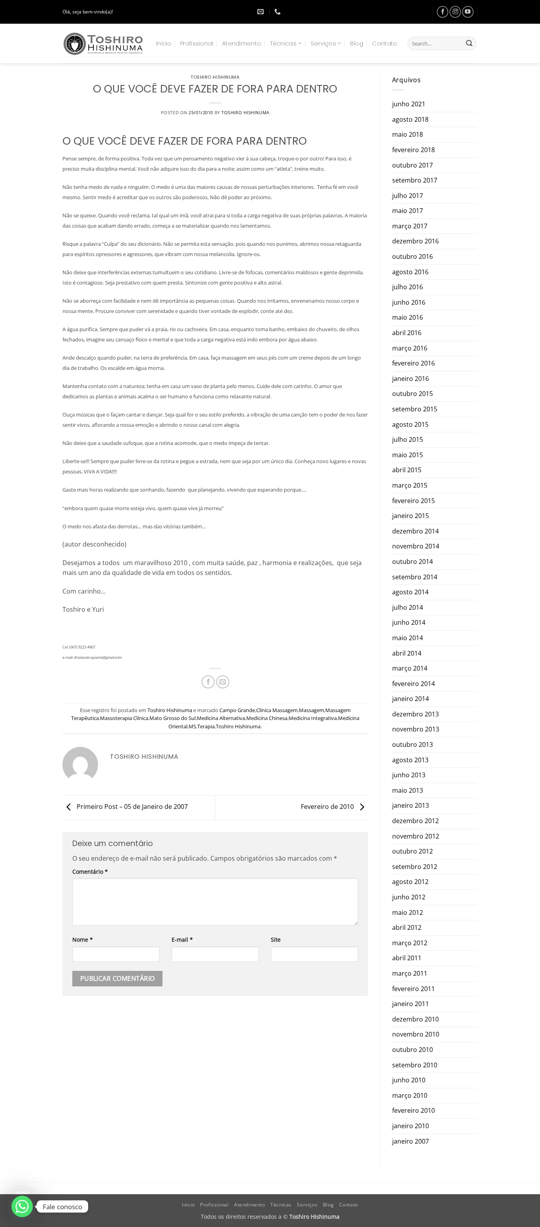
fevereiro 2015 (413, 500)
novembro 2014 (415, 546)
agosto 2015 (410, 424)
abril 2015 (406, 470)
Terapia (206, 726)
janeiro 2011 (410, 1003)
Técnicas (283, 43)
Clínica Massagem (277, 710)
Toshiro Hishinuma (215, 77)
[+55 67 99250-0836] (278, 11)
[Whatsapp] (22, 1206)
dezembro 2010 (415, 1019)
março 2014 (409, 668)
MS (192, 726)
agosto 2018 (410, 119)
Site (276, 939)
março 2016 (409, 348)
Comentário (90, 871)
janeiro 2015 (410, 515)
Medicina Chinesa (266, 718)
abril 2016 (406, 332)
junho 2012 (408, 897)
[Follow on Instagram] (455, 11)
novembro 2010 (415, 1034)
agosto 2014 (410, 592)
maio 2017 (407, 210)
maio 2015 (407, 454)
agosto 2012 (410, 881)
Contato (384, 43)
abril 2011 (406, 958)
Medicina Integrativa (313, 718)
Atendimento (241, 43)
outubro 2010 (412, 1049)
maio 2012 (407, 912)
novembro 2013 (415, 729)
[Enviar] (469, 43)
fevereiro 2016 (413, 363)
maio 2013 (407, 790)
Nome (82, 939)
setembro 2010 (414, 1065)
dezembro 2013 (415, 714)
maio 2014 (407, 637)
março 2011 (409, 973)
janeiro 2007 (410, 1141)
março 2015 (409, 485)
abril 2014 (406, 653)
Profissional (196, 43)
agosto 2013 (410, 760)
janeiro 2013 (410, 805)
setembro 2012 (414, 866)
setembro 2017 (414, 180)
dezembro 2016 (415, 241)
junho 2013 (408, 775)
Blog (356, 43)
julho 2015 (407, 439)
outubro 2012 (412, 851)
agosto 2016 (410, 272)
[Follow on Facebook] (442, 11)
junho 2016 (408, 302)
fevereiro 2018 (413, 149)
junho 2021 (408, 104)
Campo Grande (237, 710)
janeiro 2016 (410, 378)
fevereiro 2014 (413, 683)
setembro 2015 (414, 409)
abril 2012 (406, 927)
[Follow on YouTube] (468, 11)
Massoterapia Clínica (124, 718)
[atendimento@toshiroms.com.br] (261, 11)
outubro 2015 (412, 393)
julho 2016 (407, 287)
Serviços (323, 43)
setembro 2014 (414, 577)
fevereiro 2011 (413, 988)
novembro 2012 (415, 836)
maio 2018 (407, 134)
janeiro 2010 (410, 1125)
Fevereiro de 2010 (328, 807)
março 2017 (409, 226)
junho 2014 (408, 622)
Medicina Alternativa (221, 718)
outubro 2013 (412, 744)
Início (164, 43)
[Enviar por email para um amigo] (222, 681)
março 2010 (409, 1095)
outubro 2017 (412, 165)
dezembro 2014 (415, 531)
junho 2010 (408, 1080)
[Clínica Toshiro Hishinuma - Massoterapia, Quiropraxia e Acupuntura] (103, 43)
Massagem (311, 710)
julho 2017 (407, 195)
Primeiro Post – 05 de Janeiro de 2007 (131, 807)
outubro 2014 (412, 561)
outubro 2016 (412, 256)
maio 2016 (407, 317)
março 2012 (409, 943)
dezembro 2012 (415, 820)
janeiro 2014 (410, 698)
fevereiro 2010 (413, 1110)
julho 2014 (407, 607)
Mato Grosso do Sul (172, 718)
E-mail (182, 939)
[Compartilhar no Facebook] (208, 681)
